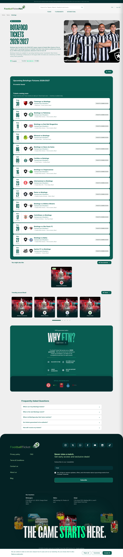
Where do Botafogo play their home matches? (37, 417)
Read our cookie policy (17, 554)
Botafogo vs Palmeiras (42, 113)
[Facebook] (87, 445)
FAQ (112, 7)
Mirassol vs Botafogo (41, 136)
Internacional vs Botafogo (43, 181)
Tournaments (59, 12)
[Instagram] (65, 445)
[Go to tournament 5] (70, 320)
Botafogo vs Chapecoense (43, 170)
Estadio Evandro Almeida (41, 196)
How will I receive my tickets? (32, 427)
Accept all (107, 553)
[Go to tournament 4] (67, 320)
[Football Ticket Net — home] (24, 445)
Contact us (14, 466)
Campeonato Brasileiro (41, 103)
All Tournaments (103, 262)
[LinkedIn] (102, 445)
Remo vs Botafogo (40, 192)
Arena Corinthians (39, 218)
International (71, 12)
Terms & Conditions (17, 460)
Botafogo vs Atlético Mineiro (44, 204)
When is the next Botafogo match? (33, 412)
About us (13, 472)
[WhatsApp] (80, 445)
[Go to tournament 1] (56, 320)
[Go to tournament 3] (65, 320)
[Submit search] (82, 7)
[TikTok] (110, 445)
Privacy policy (15, 454)
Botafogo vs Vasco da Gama (44, 147)
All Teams (105, 292)
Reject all (86, 553)
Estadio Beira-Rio (39, 184)
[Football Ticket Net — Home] (13, 7)
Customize (97, 553)
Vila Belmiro (38, 253)
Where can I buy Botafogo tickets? (33, 407)
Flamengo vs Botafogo (42, 102)
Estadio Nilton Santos (40, 116)
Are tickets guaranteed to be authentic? (35, 422)
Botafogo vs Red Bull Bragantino (46, 124)
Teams (49, 12)
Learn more (59, 343)
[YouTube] (95, 445)
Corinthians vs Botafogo (43, 215)
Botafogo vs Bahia (40, 238)
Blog (11, 478)
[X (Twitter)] (73, 445)
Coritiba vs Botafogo (41, 158)
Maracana (37, 105)
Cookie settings (80, 548)
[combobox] (60, 7)
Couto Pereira (38, 162)
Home (3, 15)
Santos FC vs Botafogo (42, 249)
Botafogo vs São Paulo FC (43, 227)
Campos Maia (38, 139)
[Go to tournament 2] (62, 320)
